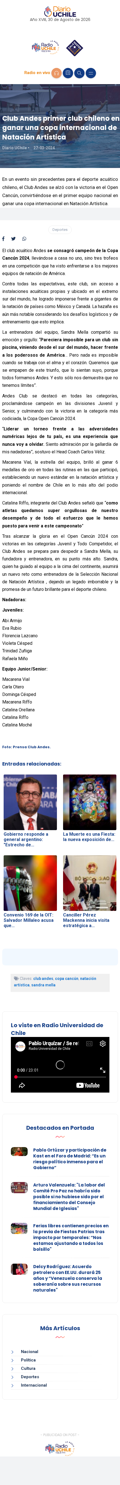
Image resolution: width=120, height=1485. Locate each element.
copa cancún (66, 978)
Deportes (60, 230)
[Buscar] (79, 73)
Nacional (29, 1351)
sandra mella (43, 985)
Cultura (28, 1368)
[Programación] (68, 73)
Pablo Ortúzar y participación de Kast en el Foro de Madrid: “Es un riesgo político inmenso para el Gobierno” (69, 1159)
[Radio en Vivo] (56, 73)
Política (28, 1360)
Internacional (34, 1385)
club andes (43, 978)
